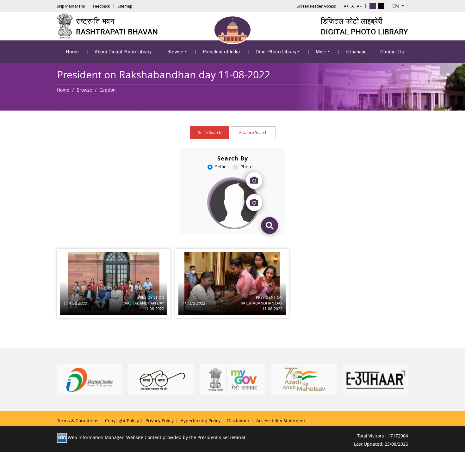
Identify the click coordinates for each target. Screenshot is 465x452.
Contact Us (392, 51)
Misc (321, 51)
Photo (246, 167)
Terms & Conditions (77, 421)
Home (72, 51)
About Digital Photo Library (123, 51)
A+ (346, 6)
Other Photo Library (276, 51)
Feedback (101, 6)
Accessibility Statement (280, 421)
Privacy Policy (160, 421)
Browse (175, 51)
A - (359, 6)
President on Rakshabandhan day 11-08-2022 (143, 303)
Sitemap (125, 6)
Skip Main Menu (71, 6)
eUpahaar (356, 51)
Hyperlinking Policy (200, 421)
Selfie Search (209, 132)
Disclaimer (238, 421)
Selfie (220, 167)
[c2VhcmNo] (269, 225)
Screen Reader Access (316, 6)
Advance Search (253, 132)
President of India (221, 51)
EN (396, 6)
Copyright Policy (122, 421)
